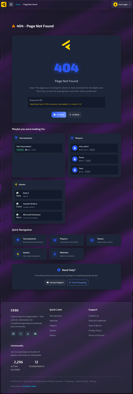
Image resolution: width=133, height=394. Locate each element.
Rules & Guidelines (97, 320)
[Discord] (35, 333)
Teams (53, 335)
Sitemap (93, 381)
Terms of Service (96, 335)
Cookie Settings (81, 381)
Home (18, 4)
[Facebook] (13, 333)
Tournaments (56, 315)
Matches (54, 320)
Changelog (69, 381)
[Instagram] (20, 333)
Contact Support (57, 282)
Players (53, 325)
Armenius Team (29, 386)
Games (53, 330)
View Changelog (79, 282)
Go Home (60, 114)
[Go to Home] (3, 4)
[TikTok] (28, 333)
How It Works (95, 325)
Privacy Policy (95, 330)
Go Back (75, 114)
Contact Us (94, 315)
